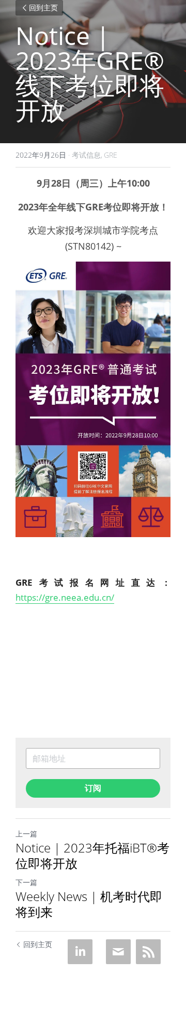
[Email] (118, 951)
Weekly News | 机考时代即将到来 (89, 904)
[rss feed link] (148, 951)
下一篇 (26, 882)
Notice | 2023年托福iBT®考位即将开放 (92, 855)
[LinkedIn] (80, 951)
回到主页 (43, 8)
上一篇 (26, 834)
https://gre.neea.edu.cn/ (65, 597)
